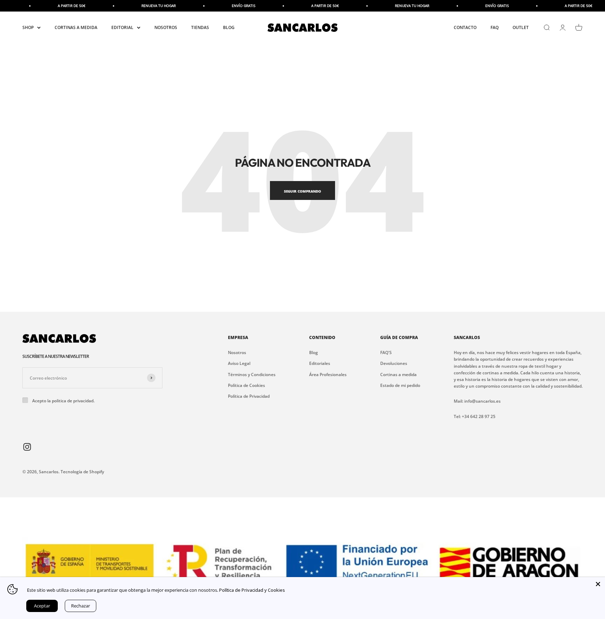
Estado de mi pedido (400, 385)
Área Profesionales (328, 374)
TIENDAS (200, 27)
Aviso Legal (239, 363)
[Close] (597, 584)
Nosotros (237, 352)
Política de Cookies (246, 385)
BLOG (229, 27)
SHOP (28, 27)
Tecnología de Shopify (82, 472)
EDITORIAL (122, 27)
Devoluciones (393, 363)
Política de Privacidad (249, 396)
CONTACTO (465, 27)
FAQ (495, 27)
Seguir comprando (302, 191)
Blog (313, 352)
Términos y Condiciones (252, 374)
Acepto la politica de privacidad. (63, 401)
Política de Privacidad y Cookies (252, 590)
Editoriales (319, 363)
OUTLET (521, 27)
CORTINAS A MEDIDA (76, 27)
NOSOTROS (165, 27)
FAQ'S (386, 352)
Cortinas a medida (398, 374)
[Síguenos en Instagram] (27, 446)
